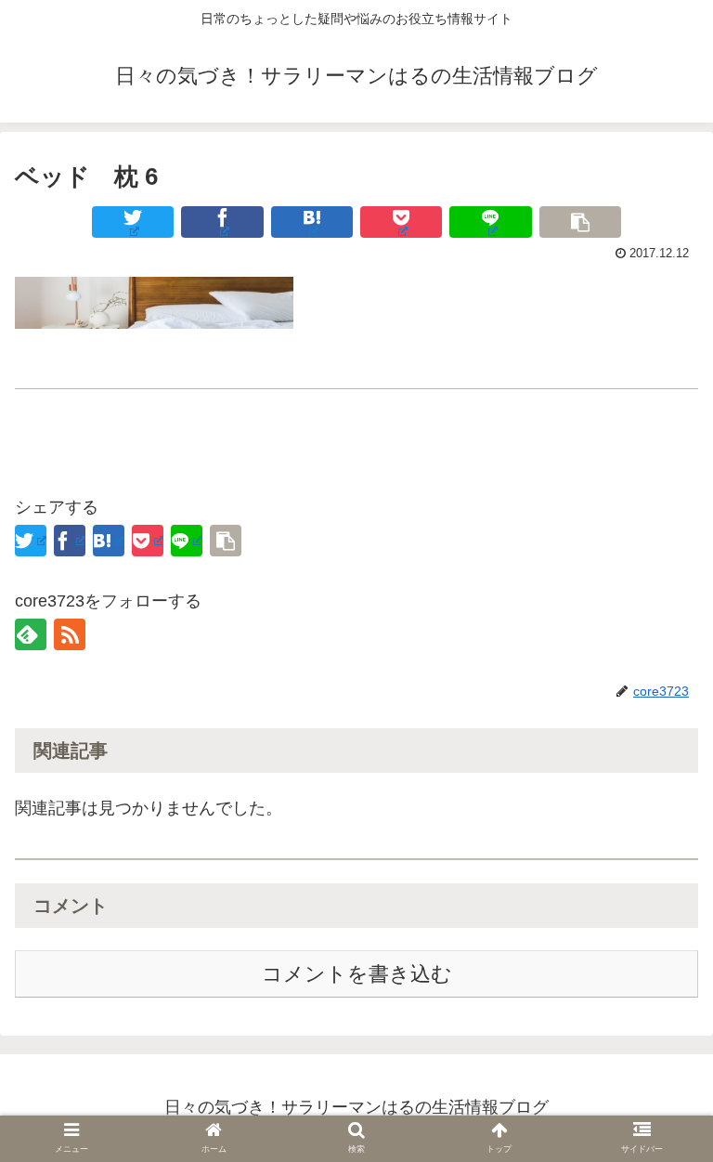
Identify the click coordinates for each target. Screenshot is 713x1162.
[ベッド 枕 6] (312, 222)
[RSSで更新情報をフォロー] (69, 634)
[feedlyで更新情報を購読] (30, 634)
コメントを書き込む (357, 974)
